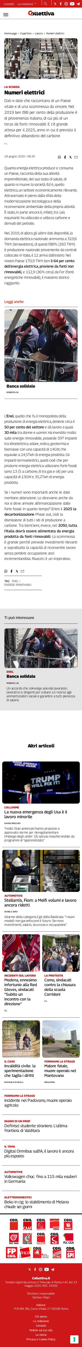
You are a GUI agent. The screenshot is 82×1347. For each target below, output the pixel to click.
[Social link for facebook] (60, 3)
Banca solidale (21, 386)
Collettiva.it (41, 1278)
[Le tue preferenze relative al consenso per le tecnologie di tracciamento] (74, 1339)
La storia (41, 1334)
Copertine (25, 33)
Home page (10, 33)
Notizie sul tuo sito (41, 1330)
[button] (59, 157)
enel (15, 581)
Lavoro (39, 33)
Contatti (9, 4)
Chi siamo (41, 1316)
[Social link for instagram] (66, 3)
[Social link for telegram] (78, 3)
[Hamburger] (5, 14)
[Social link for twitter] (55, 3)
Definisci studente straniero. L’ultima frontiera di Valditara (35, 1128)
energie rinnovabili (17, 584)
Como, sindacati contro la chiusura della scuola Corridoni (59, 987)
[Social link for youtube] (72, 3)
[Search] (45, 4)
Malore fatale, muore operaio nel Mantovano (60, 1071)
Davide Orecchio (12, 823)
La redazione (25, 4)
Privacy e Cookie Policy (40, 1339)
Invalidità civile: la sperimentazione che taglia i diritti (19, 1071)
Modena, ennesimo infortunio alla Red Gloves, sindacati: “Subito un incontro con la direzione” (20, 992)
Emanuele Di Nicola (13, 1082)
